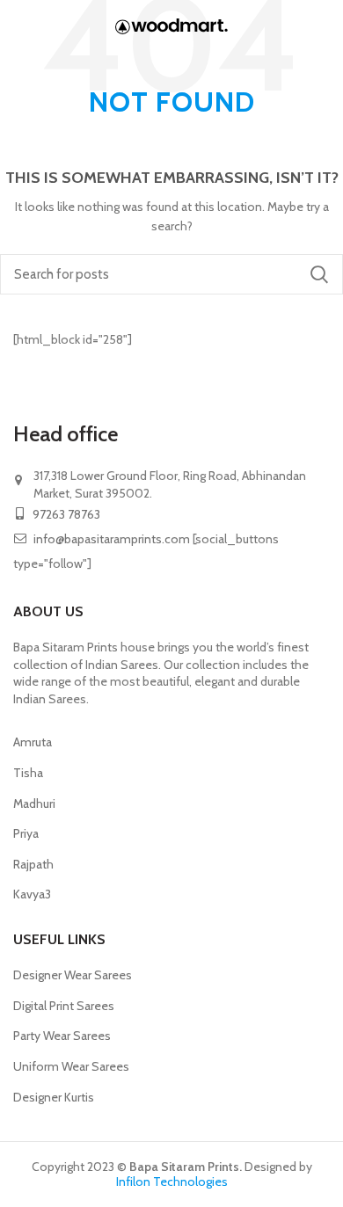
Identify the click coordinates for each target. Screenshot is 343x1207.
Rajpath (33, 864)
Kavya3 (32, 894)
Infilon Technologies (172, 1181)
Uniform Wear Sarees (71, 1066)
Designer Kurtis (53, 1097)
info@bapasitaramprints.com (111, 539)
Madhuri (34, 803)
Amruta (32, 742)
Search (319, 274)
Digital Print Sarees (63, 1006)
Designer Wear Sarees (72, 975)
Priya (26, 833)
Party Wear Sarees (62, 1035)
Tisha (28, 773)
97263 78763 (65, 514)
